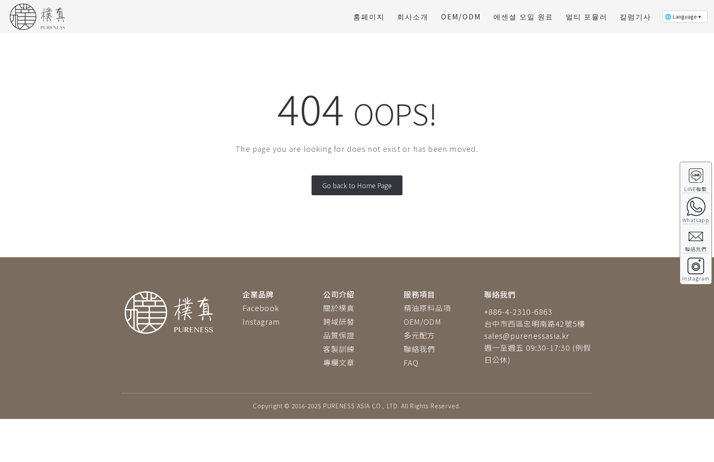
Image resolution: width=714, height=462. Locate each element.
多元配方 (420, 335)
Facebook (261, 307)
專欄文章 (339, 362)
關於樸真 (339, 307)
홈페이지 (369, 16)
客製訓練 (339, 348)
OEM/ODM (461, 16)
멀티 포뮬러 (586, 16)
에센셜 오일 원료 (523, 16)
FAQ (411, 362)
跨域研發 (339, 321)
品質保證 (339, 335)
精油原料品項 (427, 307)
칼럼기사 (635, 16)
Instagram (262, 321)
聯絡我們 (420, 348)
